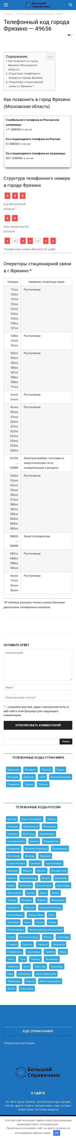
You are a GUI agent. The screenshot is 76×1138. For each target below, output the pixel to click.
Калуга (46, 878)
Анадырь (12, 826)
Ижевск (27, 870)
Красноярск (14, 892)
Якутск (11, 988)
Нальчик (29, 907)
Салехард (63, 937)
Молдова (12, 776)
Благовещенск (16, 841)
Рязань (48, 937)
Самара (12, 944)
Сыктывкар (33, 951)
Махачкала (58, 900)
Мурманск (13, 907)
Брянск (34, 841)
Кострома (25, 885)
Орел (27, 922)
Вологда (30, 855)
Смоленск (59, 944)
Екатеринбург (54, 863)
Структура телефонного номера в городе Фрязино (26, 75)
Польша (43, 784)
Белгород (28, 833)
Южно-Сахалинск (50, 981)
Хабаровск (24, 973)
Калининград (29, 878)
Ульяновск (57, 966)
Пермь (52, 922)
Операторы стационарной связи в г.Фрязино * (26, 84)
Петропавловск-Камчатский (45, 929)
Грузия (60, 769)
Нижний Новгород (50, 907)
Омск (51, 914)
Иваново (12, 870)
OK (56, 1132)
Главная (8, 13)
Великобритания (61, 776)
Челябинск (51, 959)
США (42, 776)
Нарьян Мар (35, 914)
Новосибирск (15, 914)
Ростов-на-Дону (29, 937)
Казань (11, 878)
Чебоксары (14, 981)
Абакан (51, 819)
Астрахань (49, 826)
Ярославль (26, 988)
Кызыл (55, 892)
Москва (11, 819)
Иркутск (41, 870)
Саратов (42, 944)
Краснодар (63, 885)
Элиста (30, 981)
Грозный (35, 863)
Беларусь (30, 769)
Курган (31, 892)
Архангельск (30, 826)
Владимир (13, 848)
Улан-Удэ (39, 966)
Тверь (62, 951)
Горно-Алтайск (16, 863)
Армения (28, 776)
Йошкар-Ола (58, 870)
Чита (26, 966)
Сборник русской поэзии (19, 1043)
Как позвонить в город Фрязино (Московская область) (23, 65)
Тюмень (35, 959)
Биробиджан (47, 833)
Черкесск (12, 966)
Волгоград (13, 855)
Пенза (39, 922)
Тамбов (49, 951)
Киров (11, 885)
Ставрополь (14, 951)
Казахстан (13, 769)
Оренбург (13, 922)
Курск (43, 892)
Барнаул (12, 833)
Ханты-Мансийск (46, 973)
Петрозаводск (15, 929)
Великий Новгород (36, 848)
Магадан (26, 900)
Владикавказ (60, 848)
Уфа (10, 973)
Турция (29, 784)
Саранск (27, 944)
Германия (13, 784)
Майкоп (41, 900)
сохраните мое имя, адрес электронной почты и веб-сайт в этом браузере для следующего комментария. (36, 711)
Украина (46, 769)
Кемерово (61, 878)
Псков (10, 937)
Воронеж (45, 855)
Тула (22, 959)
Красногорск (44, 885)
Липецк (11, 900)
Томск (11, 959)
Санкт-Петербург (31, 819)
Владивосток (51, 841)
